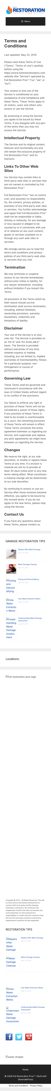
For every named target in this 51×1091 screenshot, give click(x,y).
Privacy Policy (36, 1086)
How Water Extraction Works (29, 599)
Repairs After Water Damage (29, 549)
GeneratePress (25, 1079)
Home (25, 1069)
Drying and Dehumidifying (28, 579)
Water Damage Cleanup (27, 564)
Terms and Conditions (18, 1086)
